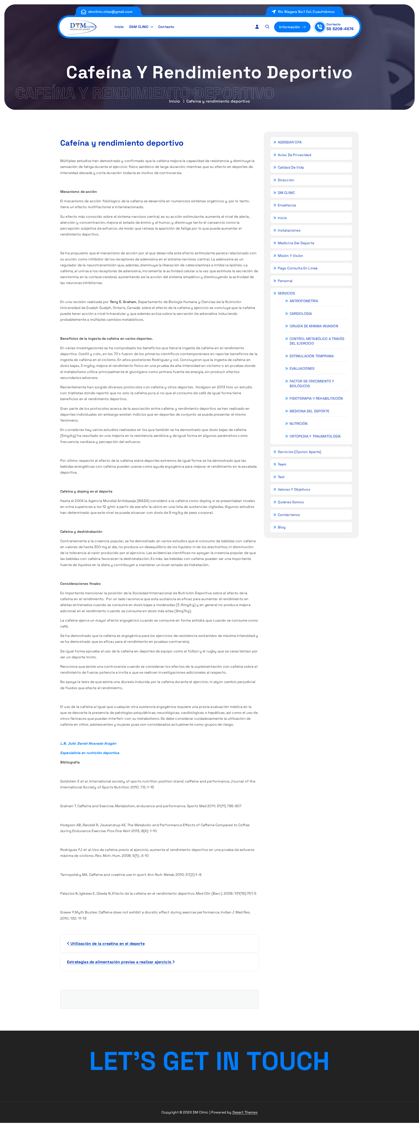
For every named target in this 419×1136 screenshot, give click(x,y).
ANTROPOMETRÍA (304, 301)
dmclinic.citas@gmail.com (110, 12)
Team (282, 464)
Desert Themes (245, 1112)
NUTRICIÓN (298, 423)
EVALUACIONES (302, 368)
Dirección (286, 180)
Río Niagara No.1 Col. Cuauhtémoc (306, 12)
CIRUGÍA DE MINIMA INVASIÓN (314, 326)
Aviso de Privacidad (294, 155)
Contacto (166, 26)
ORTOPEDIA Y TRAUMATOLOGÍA (315, 436)
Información (290, 27)
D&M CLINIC (139, 26)
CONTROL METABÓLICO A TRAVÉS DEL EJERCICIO (317, 341)
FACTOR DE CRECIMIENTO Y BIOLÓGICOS (312, 383)
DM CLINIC (286, 192)
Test (281, 477)
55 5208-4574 (340, 28)
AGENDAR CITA (290, 142)
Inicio (119, 26)
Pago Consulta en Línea (298, 268)
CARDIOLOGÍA (301, 313)
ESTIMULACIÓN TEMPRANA (312, 356)
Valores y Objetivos (294, 489)
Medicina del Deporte (296, 243)
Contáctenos (289, 514)
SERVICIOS (286, 293)
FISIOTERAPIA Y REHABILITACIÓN (316, 398)
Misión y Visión (290, 255)
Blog (282, 527)
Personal (285, 281)
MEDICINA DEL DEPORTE (309, 411)
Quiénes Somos (291, 502)
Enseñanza (287, 205)
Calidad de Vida (291, 167)
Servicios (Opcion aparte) (299, 452)
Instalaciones (289, 230)
